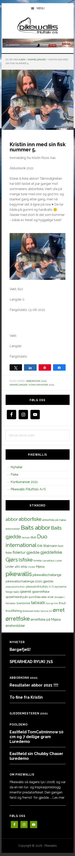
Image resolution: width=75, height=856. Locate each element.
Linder (58, 560)
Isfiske (26, 560)
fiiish (60, 545)
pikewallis (19, 573)
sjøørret (25, 592)
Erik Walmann (47, 546)
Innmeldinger (19, 384)
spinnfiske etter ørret (40, 596)
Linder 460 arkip (16, 566)
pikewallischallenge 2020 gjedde (29, 581)
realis (16, 591)
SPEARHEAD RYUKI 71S (31, 661)
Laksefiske (48, 560)
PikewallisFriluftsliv (38, 26)
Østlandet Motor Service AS (37, 611)
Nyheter (16, 467)
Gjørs (12, 560)
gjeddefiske (51, 552)
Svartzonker (23, 603)
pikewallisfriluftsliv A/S (40, 586)
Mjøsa (40, 566)
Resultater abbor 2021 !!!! (34, 685)
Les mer (58, 797)
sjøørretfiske (40, 592)
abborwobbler (13, 528)
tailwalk (38, 602)
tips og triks (52, 603)
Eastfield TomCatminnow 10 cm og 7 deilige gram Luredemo (36, 737)
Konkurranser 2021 (41, 384)
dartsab (26, 537)
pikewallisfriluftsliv (15, 587)
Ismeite (37, 560)
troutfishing (14, 611)
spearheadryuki (17, 597)
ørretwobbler (15, 626)
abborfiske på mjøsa (54, 519)
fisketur (19, 552)
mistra (31, 566)
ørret (59, 610)
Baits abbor (35, 527)
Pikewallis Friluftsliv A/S (28, 489)
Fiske (14, 474)
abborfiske (30, 519)
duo (33, 537)
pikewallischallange (47, 575)
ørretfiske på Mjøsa (46, 619)
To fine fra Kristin (26, 697)
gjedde (33, 552)
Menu (41, 8)
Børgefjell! (20, 649)
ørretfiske (18, 618)
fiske (9, 552)
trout (62, 603)
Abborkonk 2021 (36, 381)
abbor (12, 519)
